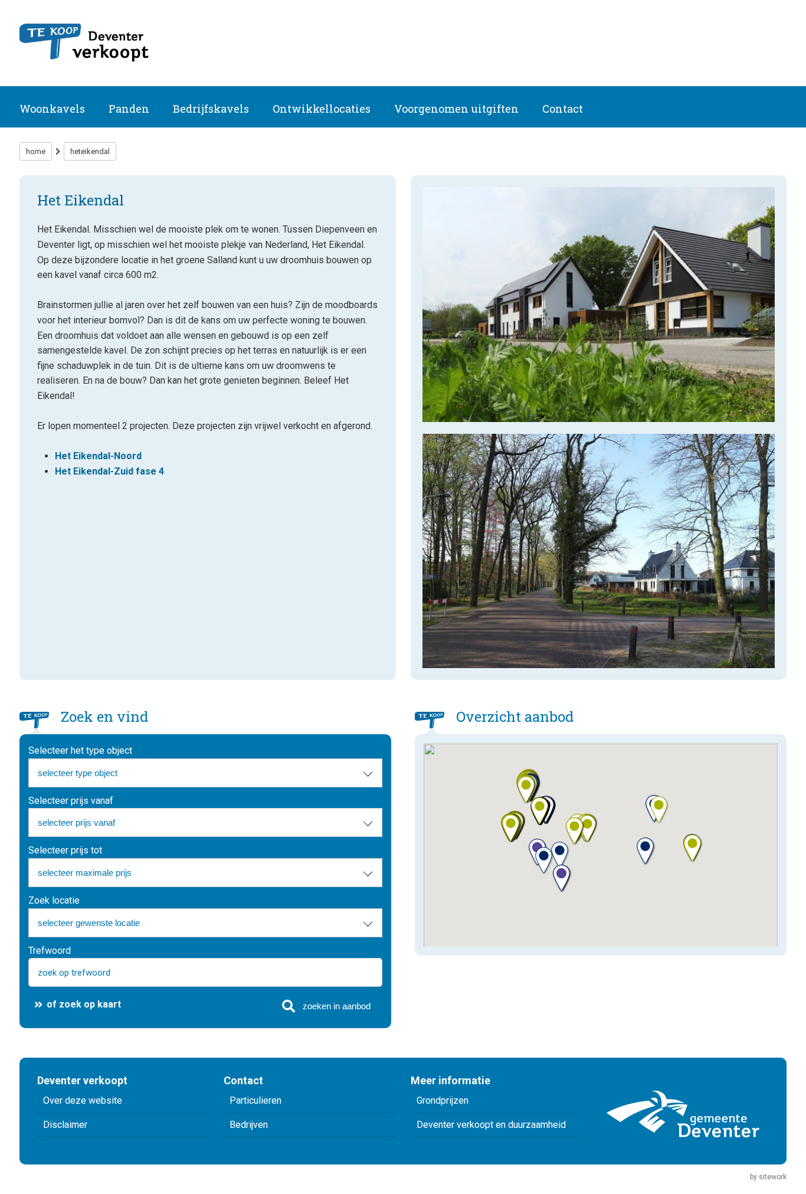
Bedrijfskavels (211, 109)
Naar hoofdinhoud (45, 13)
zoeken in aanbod (337, 1006)
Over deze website (82, 1100)
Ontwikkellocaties (322, 109)
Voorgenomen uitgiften (456, 109)
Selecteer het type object (80, 750)
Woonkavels (52, 109)
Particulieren (255, 1100)
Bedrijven (249, 1124)
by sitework (768, 1177)
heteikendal (90, 151)
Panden (129, 109)
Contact (562, 109)
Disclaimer (65, 1124)
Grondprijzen (442, 1100)
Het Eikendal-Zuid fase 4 (109, 471)
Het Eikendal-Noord (98, 456)
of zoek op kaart (84, 1004)
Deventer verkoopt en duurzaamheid (491, 1124)
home (35, 151)
